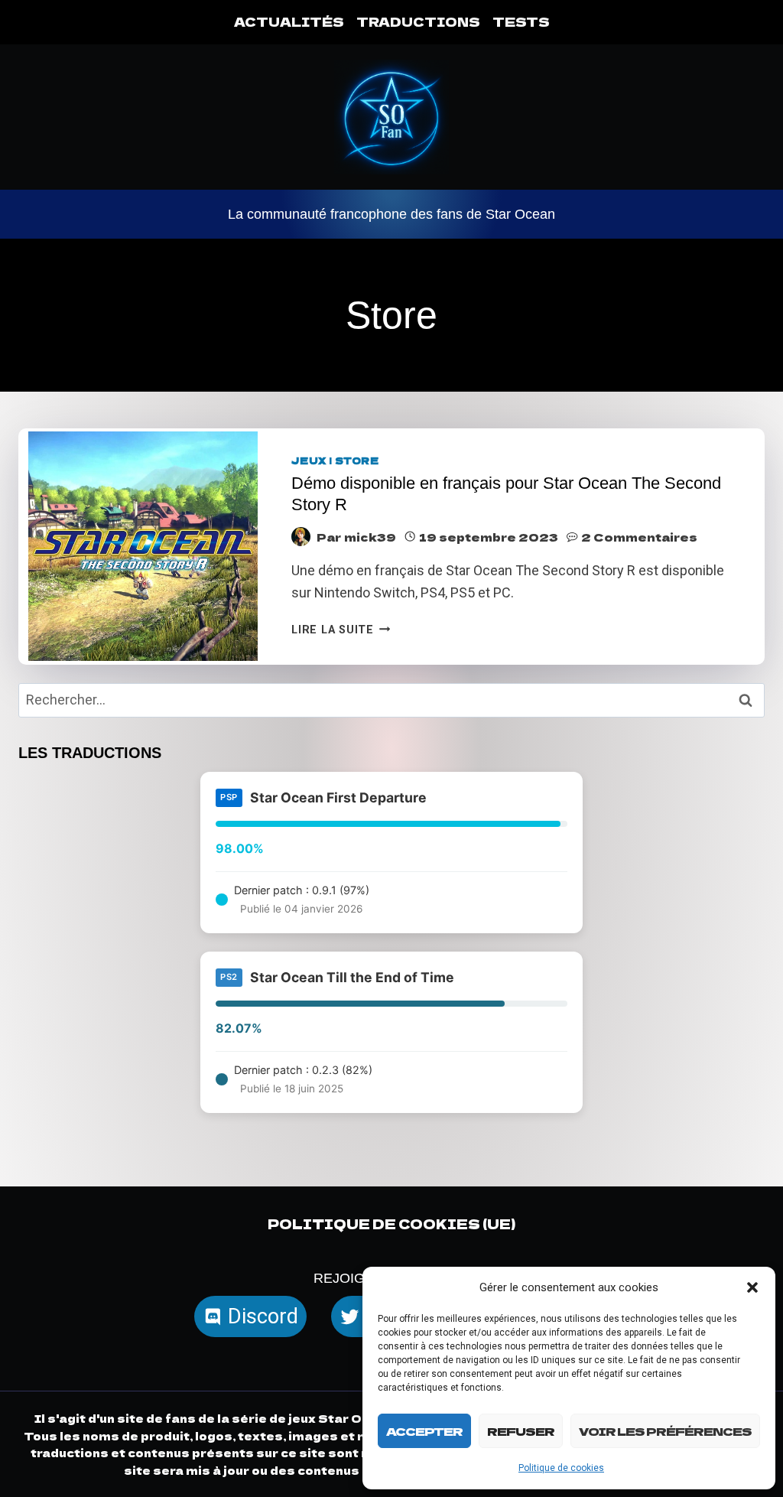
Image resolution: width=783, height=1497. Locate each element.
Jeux (309, 460)
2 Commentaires (639, 537)
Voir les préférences (665, 1431)
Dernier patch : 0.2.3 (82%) (303, 1079)
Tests (521, 21)
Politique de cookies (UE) (391, 1223)
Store (357, 460)
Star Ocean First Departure (338, 797)
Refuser (520, 1431)
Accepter (424, 1431)
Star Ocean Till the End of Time (352, 977)
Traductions (418, 21)
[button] (752, 1287)
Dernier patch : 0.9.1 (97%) (301, 899)
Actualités (289, 21)
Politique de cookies (561, 1468)
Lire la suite (340, 629)
